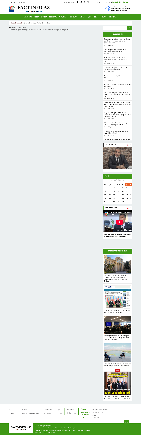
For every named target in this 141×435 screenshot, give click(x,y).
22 (114, 198)
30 (119, 202)
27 (105, 202)
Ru (106, 2)
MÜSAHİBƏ (47, 413)
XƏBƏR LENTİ (118, 34)
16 (119, 195)
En (99, 2)
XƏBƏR (36, 17)
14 (110, 195)
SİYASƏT (44, 17)
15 (114, 195)
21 (110, 198)
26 (130, 198)
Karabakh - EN (116, 2)
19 (130, 195)
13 (105, 195)
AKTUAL (82, 17)
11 (127, 191)
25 (127, 198)
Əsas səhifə (12, 2)
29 (114, 202)
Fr (102, 2)
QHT (89, 17)
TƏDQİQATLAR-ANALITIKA (57, 17)
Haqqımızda (21, 2)
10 (123, 191)
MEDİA (95, 17)
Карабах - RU (127, 2)
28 (110, 202)
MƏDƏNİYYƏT (73, 17)
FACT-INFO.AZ (16, 23)
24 (123, 198)
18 (127, 195)
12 (130, 191)
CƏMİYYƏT (103, 17)
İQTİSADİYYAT (113, 17)
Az (95, 2)
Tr (109, 2)
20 (105, 198)
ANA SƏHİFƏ (28, 17)
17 (123, 195)
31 (123, 202)
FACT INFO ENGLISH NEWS (117, 251)
